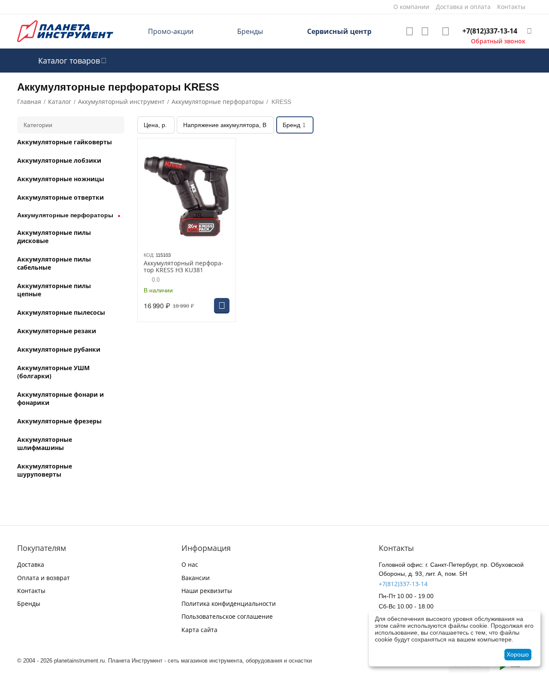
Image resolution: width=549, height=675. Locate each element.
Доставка (30, 564)
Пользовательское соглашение (227, 616)
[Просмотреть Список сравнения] (425, 31)
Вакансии (195, 578)
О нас (189, 564)
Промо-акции (170, 31)
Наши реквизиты (206, 591)
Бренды (250, 31)
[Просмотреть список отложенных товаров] (409, 31)
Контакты (31, 591)
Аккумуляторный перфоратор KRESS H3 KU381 (183, 267)
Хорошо (518, 654)
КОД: (149, 255)
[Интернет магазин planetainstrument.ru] (65, 31)
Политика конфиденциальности (228, 603)
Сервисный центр (339, 31)
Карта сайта (199, 630)
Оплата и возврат (43, 578)
